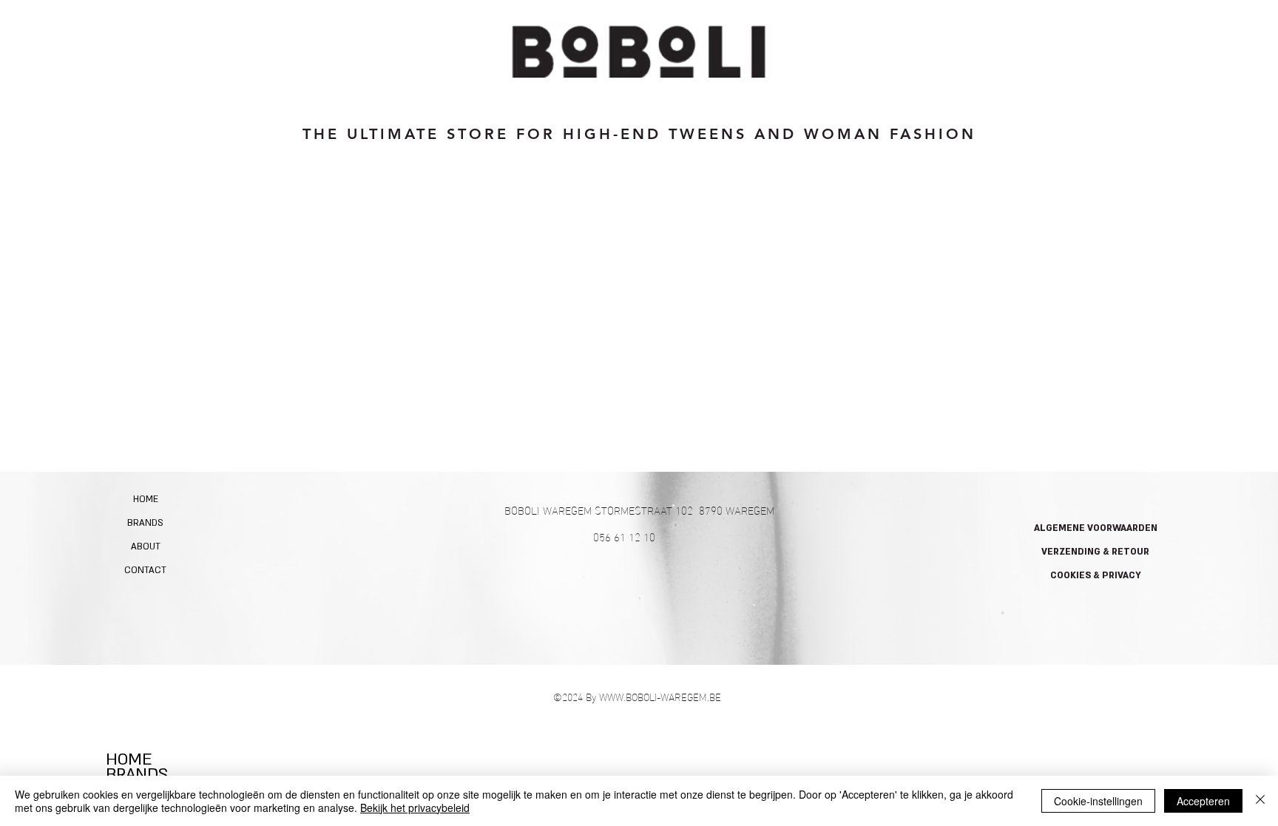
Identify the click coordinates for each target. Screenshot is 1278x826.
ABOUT (145, 546)
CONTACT (145, 570)
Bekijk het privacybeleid (415, 807)
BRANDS (145, 523)
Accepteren (1203, 800)
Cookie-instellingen (1098, 800)
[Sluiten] (1260, 801)
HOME (145, 499)
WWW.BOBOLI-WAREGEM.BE (660, 696)
